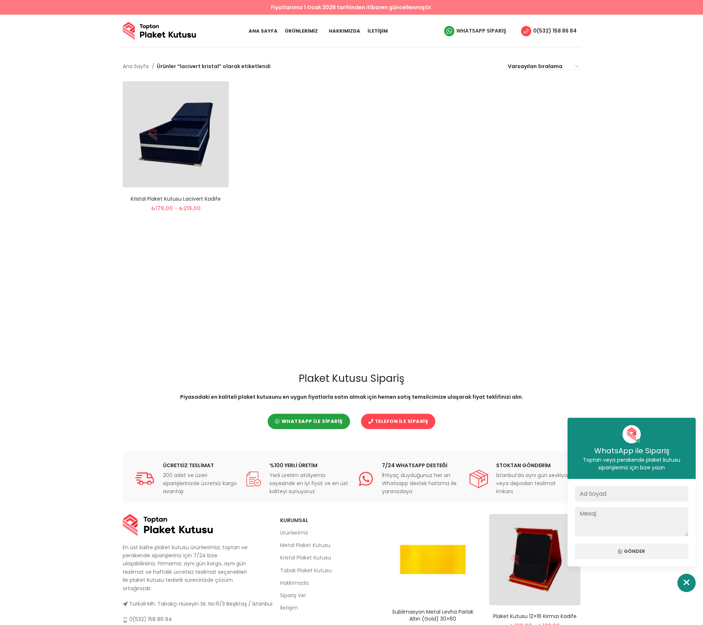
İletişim (289, 607)
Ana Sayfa (136, 66)
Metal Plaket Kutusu (305, 545)
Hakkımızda (294, 583)
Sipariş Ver (293, 595)
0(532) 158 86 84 (555, 30)
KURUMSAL (294, 520)
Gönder (634, 551)
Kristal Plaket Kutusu (305, 557)
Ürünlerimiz (294, 532)
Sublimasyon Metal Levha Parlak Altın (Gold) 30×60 (432, 615)
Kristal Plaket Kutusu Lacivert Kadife (176, 198)
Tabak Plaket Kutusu (306, 570)
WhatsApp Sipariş (481, 30)
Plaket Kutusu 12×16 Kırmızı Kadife (535, 616)
